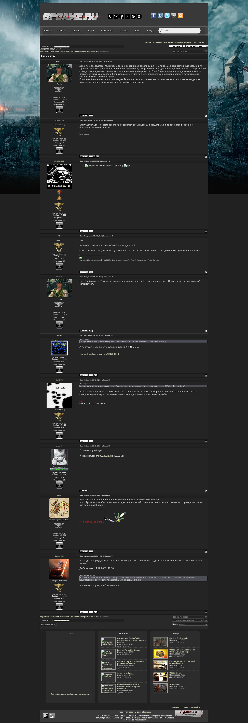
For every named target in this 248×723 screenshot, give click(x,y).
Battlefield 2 (65, 51)
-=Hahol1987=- (59, 120)
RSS (202, 42)
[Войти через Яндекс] (127, 16)
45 (112, 335)
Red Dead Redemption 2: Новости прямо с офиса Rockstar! (128, 687)
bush (59, 49)
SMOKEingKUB (59, 161)
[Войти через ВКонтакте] (116, 16)
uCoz (131, 712)
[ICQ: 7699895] (96, 375)
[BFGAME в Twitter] (167, 15)
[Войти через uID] (110, 16)
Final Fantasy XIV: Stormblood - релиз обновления (131, 663)
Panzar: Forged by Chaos (128, 650)
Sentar (59, 495)
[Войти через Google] (133, 16)
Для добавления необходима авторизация (70, 694)
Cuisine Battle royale (178, 638)
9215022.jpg (106, 455)
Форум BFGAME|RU (49, 51)
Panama (59, 335)
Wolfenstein (174, 684)
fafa (59, 236)
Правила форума (183, 42)
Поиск (196, 42)
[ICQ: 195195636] (91, 272)
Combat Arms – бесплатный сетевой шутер (182, 662)
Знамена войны (124, 673)
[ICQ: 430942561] (91, 441)
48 (109, 495)
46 (109, 380)
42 (109, 161)
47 (109, 446)
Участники (168, 42)
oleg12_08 (59, 446)
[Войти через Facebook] (121, 16)
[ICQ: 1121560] (91, 115)
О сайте (184, 707)
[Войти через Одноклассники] (139, 16)
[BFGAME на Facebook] (153, 15)
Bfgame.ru (146, 712)
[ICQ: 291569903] (91, 551)
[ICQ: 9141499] (91, 231)
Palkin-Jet (59, 61)
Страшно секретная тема (83, 51)
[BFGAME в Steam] (173, 15)
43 (112, 236)
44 (112, 277)
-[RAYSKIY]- (59, 380)
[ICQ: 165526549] (96, 612)
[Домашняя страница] (91, 375)
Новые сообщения (153, 42)
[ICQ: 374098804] (97, 156)
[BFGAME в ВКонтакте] (160, 15)
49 (112, 556)
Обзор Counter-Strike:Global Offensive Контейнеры (182, 651)
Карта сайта (194, 707)
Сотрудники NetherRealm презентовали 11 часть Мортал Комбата (131, 640)
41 (112, 120)
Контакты (175, 707)
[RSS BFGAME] (180, 15)
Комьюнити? (103, 51)
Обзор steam (175, 673)
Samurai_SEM (59, 556)
